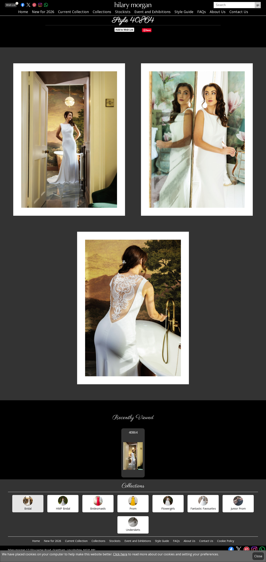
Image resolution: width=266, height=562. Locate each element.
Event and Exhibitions (137, 541)
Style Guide (162, 541)
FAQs (176, 541)
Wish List (11, 5)
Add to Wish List (124, 29)
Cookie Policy (225, 541)
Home (36, 541)
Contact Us (206, 541)
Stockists (115, 541)
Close (258, 556)
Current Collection (76, 541)
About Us (189, 541)
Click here (120, 554)
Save (148, 30)
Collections (98, 541)
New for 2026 (52, 541)
